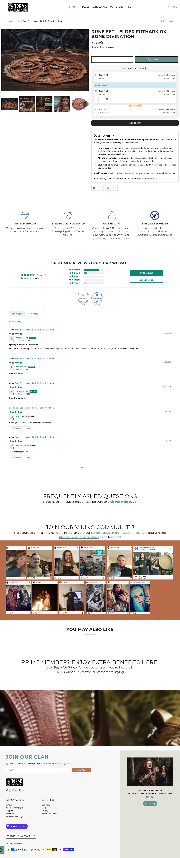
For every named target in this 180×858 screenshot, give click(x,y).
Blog (44, 807)
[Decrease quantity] (101, 99)
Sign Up (81, 770)
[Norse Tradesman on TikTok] (16, 791)
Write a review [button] (146, 272)
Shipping (9, 810)
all (17, 21)
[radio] (135, 77)
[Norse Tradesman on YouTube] (23, 791)
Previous (163, 21)
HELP (129, 7)
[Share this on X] (94, 188)
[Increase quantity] (113, 99)
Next (171, 21)
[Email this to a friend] (115, 188)
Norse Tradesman (17, 843)
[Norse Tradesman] (17, 7)
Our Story (116, 7)
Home (9, 21)
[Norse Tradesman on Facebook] (7, 791)
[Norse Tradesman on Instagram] (10, 791)
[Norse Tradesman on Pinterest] (13, 791)
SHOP (72, 7)
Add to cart (135, 122)
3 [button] (91, 466)
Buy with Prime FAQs (14, 816)
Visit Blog (150, 803)
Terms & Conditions (50, 813)
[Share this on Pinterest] (108, 188)
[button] (9, 104)
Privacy (45, 810)
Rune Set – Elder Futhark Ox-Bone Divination (34, 329)
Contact (9, 805)
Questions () (33, 313)
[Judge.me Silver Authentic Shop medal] (83, 298)
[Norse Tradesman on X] (20, 791)
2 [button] (86, 466)
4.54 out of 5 (41, 275)
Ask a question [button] (147, 279)
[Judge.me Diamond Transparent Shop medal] (97, 298)
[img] (15, 333)
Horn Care (10, 813)
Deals (86, 7)
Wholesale (100, 7)
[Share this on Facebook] (101, 188)
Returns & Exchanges (14, 807)
